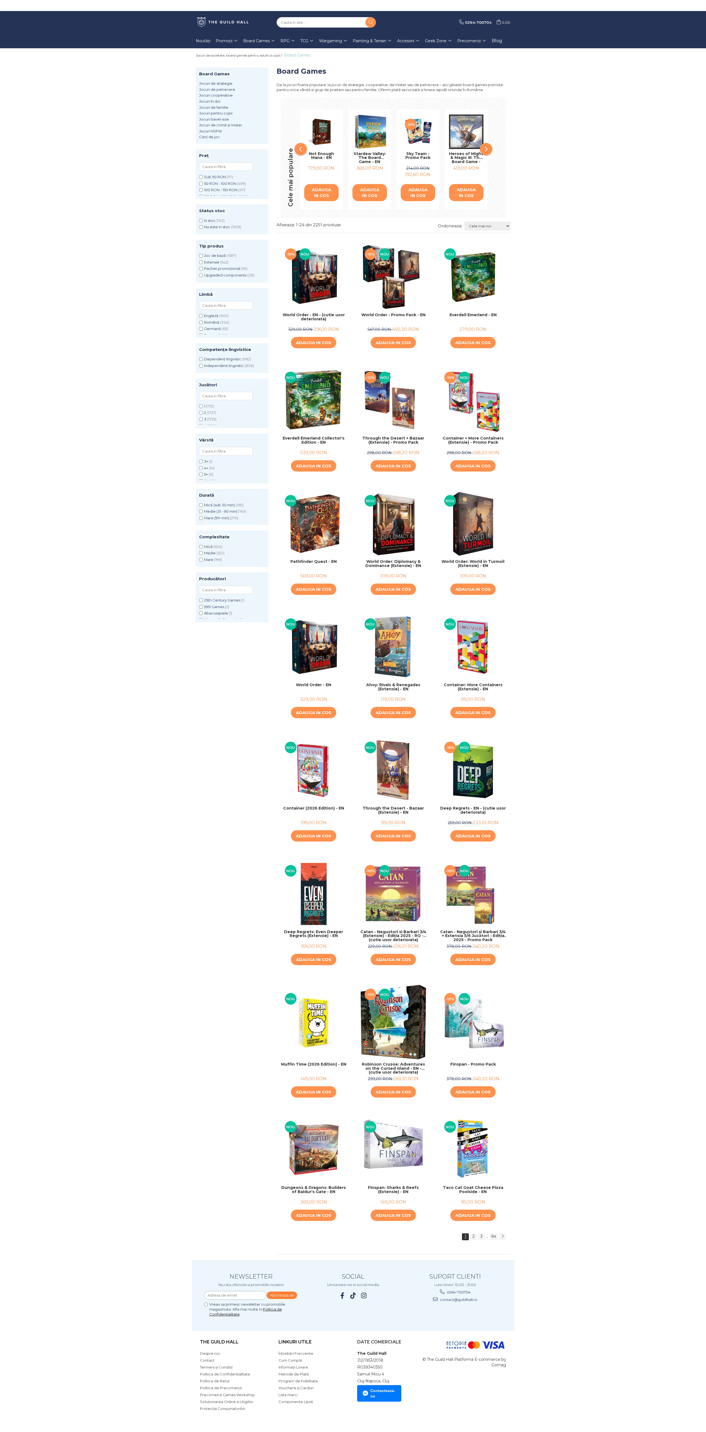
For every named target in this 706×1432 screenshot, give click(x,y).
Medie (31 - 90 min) (220, 511)
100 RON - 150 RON (220, 190)
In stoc (210, 220)
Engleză (211, 315)
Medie (210, 553)
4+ (206, 468)
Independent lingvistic (224, 365)
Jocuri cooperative (216, 95)
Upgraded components (225, 275)
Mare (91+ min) (216, 518)
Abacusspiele (216, 613)
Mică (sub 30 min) (219, 505)
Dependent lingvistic (222, 359)
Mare (208, 559)
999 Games (214, 607)
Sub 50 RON (215, 177)
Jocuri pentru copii (215, 113)
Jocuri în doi (209, 101)
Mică (208, 546)
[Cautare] (370, 22)
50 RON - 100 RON (220, 183)
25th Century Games (222, 600)
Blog (497, 40)
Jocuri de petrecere (217, 89)
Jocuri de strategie (215, 83)
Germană (212, 328)
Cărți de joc (209, 137)
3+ (206, 461)
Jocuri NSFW (210, 131)
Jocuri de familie (213, 107)
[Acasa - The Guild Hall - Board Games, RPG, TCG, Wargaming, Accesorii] (223, 22)
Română (211, 322)
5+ (206, 474)
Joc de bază (215, 255)
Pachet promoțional (222, 268)
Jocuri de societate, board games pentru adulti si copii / (239, 55)
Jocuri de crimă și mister (220, 125)
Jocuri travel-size (214, 119)
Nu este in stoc (217, 227)
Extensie (211, 262)
